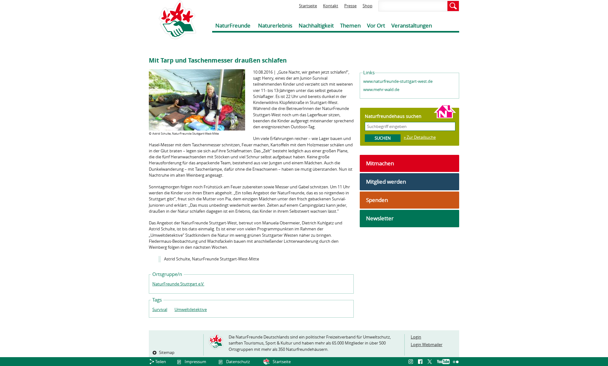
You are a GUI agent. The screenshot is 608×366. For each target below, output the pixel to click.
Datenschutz (238, 361)
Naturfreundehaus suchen (393, 116)
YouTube (443, 362)
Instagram (411, 362)
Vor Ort (376, 25)
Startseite (308, 6)
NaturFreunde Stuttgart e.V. (178, 284)
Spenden (377, 200)
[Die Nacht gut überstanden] (197, 129)
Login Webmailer (426, 344)
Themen (350, 25)
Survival (159, 309)
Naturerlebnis (275, 25)
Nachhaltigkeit (316, 25)
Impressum (195, 361)
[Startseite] (172, 20)
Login (416, 337)
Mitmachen (380, 163)
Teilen (160, 361)
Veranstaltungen (411, 25)
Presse (350, 6)
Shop (367, 6)
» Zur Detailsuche (420, 137)
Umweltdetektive (190, 309)
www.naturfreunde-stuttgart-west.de (398, 81)
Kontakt (330, 6)
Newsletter (380, 218)
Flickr (456, 362)
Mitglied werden (386, 181)
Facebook (421, 362)
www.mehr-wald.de (381, 89)
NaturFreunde (232, 25)
